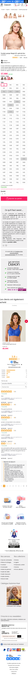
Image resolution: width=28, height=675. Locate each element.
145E (23, 169)
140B (17, 159)
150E (10, 179)
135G (10, 155)
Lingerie (8, 9)
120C (23, 125)
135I (24, 155)
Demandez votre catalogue (14, 606)
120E (10, 128)
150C (23, 175)
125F (4, 138)
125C (10, 135)
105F (4, 105)
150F (17, 179)
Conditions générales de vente (14, 663)
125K (10, 142)
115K (10, 125)
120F (17, 128)
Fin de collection (19, 569)
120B (17, 125)
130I (10, 149)
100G (23, 95)
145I (24, 172)
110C (23, 108)
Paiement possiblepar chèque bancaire (12, 281)
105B (3, 101)
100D (3, 95)
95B (4, 85)
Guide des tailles (5, 571)
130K (23, 149)
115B (3, 118)
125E (23, 135)
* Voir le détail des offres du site (14, 551)
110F (17, 111)
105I (24, 105)
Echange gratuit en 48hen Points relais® (13, 277)
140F (17, 162)
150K (23, 182)
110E (10, 111)
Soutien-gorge (14, 9)
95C (10, 85)
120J (17, 132)
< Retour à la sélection (20, 55)
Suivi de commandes (6, 560)
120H (3, 132)
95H (17, 88)
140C (23, 159)
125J (4, 142)
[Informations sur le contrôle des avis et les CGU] (21, 364)
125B (3, 135)
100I (10, 98)
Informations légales (13, 667)
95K (10, 91)
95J (4, 91)
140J (17, 165)
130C (23, 142)
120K (23, 132)
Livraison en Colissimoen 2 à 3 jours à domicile (13, 272)
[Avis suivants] (26, 486)
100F (17, 95)
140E (10, 162)
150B (17, 175)
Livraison (3, 564)
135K (10, 159)
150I (10, 182)
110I (10, 115)
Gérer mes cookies (14, 669)
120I (10, 132)
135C (10, 152)
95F (4, 88)
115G (10, 122)
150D (3, 179)
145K (10, 175)
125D (17, 135)
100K (23, 98)
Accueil (3, 9)
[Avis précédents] (1, 485)
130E (10, 145)
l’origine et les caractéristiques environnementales (14, 253)
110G (23, 111)
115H (17, 122)
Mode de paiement (6, 569)
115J (4, 125)
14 (23, 486)
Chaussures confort (20, 564)
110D (3, 111)
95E (24, 85)
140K (23, 165)
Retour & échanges (6, 562)
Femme (17, 560)
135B (3, 152)
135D (17, 152)
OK (19, 636)
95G (10, 88)
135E (23, 152)
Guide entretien (5, 576)
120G (23, 128)
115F (4, 122)
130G (23, 145)
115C (10, 118)
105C (10, 101)
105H (17, 105)
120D (3, 128)
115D (17, 118)
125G (10, 138)
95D (17, 85)
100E (10, 95)
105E (23, 101)
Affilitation (14, 673)
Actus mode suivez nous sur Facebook (14, 644)
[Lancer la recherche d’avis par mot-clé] (25, 387)
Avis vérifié (4, 393)
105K (10, 108)
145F (4, 172)
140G (23, 162)
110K (23, 115)
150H (3, 182)
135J (4, 159)
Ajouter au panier (15, 198)
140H (3, 165)
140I (10, 165)
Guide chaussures (5, 574)
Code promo (14, 671)
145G (10, 172)
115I (24, 122)
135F (4, 155)
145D (17, 169)
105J (4, 108)
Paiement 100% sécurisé (14, 285)
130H (3, 149)
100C (23, 91)
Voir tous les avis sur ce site (14, 367)
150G (23, 179)
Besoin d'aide (4, 578)
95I (24, 88)
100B (17, 91)
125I (24, 138)
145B (3, 169)
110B (17, 108)
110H (3, 115)
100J (17, 98)
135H (17, 155)
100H (3, 98)
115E (23, 118)
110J (17, 115)
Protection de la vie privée (14, 665)
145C (10, 169)
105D (17, 101)
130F (17, 145)
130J (17, 149)
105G (10, 105)
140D (3, 162)
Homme (17, 567)
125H (17, 138)
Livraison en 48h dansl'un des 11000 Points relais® (15, 268)
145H (17, 172)
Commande (4, 567)
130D (3, 145)
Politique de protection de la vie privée (9, 640)
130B (17, 142)
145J (4, 175)
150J (17, 182)
